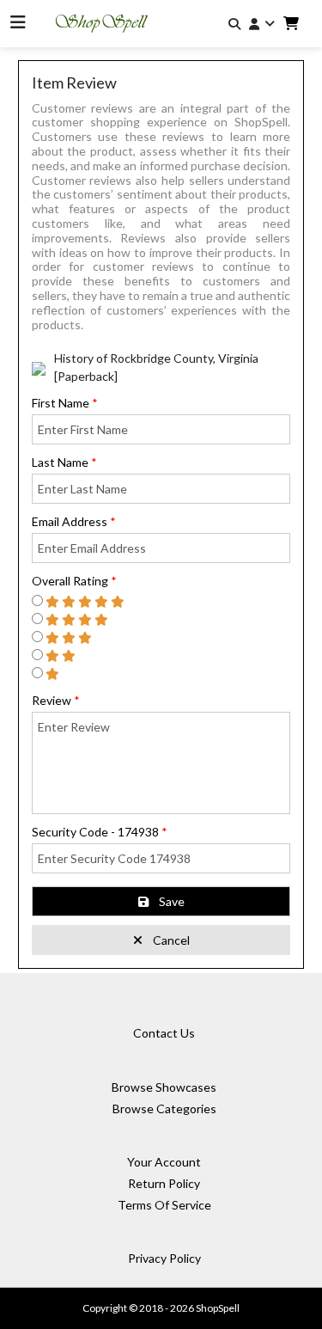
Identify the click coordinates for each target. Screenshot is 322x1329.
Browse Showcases (164, 1087)
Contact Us (164, 1033)
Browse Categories (164, 1108)
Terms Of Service (164, 1204)
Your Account (164, 1161)
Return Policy (164, 1183)
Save (172, 901)
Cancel (171, 940)
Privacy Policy (164, 1258)
